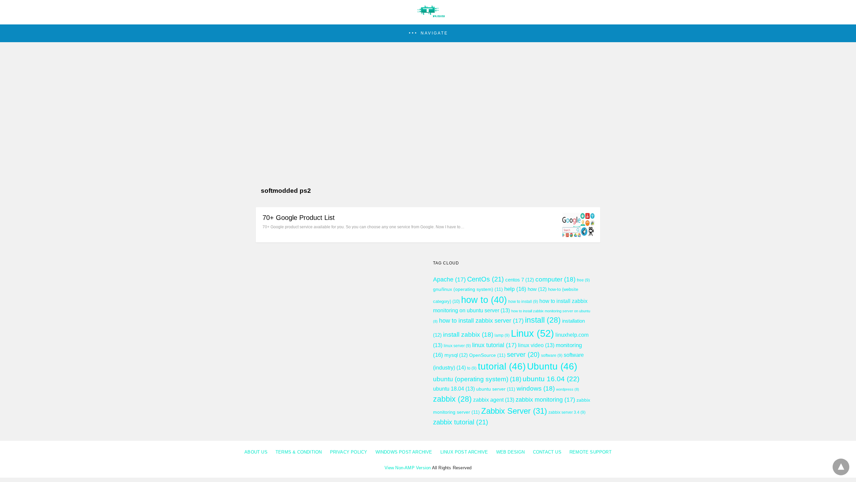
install (543, 320)
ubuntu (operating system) (477, 379)
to (471, 368)
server (523, 354)
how (537, 289)
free (583, 280)
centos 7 (519, 280)
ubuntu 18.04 (454, 389)
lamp (502, 335)
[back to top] (841, 467)
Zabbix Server (514, 410)
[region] (428, 99)
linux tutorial (494, 345)
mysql (456, 355)
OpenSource (487, 355)
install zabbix (468, 334)
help (515, 289)
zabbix (452, 399)
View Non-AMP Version (408, 467)
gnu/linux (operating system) (468, 289)
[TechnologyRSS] (428, 15)
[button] (428, 33)
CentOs (485, 279)
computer (555, 279)
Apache (449, 279)
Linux (532, 333)
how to (484, 300)
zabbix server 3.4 (566, 412)
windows (536, 388)
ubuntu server (495, 389)
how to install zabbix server (481, 320)
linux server (457, 345)
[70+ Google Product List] (578, 235)
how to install (523, 301)
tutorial (502, 366)
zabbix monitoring (545, 399)
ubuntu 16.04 (551, 379)
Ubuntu (552, 366)
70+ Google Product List (298, 217)
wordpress (567, 389)
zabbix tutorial (460, 422)
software (551, 355)
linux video (536, 345)
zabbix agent (493, 400)
